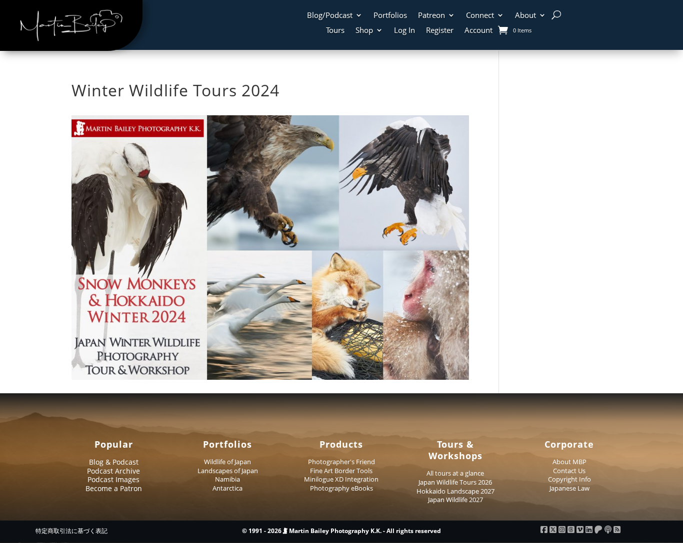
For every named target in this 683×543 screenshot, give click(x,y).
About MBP (569, 461)
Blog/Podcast (329, 15)
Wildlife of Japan (227, 461)
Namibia (227, 479)
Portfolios (390, 15)
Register (440, 30)
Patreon (431, 15)
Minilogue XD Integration (341, 479)
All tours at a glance (455, 473)
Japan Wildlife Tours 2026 (455, 482)
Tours (335, 30)
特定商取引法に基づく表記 (72, 531)
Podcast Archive (113, 471)
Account (478, 30)
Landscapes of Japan (228, 470)
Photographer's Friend (341, 461)
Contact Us (569, 470)
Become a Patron (114, 488)
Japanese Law (570, 488)
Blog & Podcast (113, 462)
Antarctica (227, 488)
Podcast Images (114, 479)
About (525, 15)
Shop (364, 30)
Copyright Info (569, 479)
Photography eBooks (341, 488)
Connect (480, 15)
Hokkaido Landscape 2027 (455, 491)
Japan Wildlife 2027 (455, 499)
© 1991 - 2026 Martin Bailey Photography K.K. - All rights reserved (341, 531)
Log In (404, 30)
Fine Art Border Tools (341, 470)
